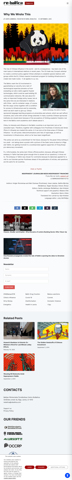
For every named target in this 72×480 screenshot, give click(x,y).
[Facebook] (17, 208)
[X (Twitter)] (25, 208)
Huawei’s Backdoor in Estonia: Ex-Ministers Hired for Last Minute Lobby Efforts (17, 344)
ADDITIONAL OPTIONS (58, 467)
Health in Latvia (31, 304)
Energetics (7, 304)
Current (50, 297)
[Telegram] (40, 208)
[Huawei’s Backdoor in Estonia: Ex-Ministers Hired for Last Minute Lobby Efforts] (19, 330)
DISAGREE (41, 467)
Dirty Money (8, 301)
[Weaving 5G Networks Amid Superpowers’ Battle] (19, 362)
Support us (7, 408)
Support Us (29, 3)
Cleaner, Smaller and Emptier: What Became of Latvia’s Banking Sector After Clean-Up (35, 232)
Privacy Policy (9, 411)
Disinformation (31, 301)
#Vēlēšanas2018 (9, 294)
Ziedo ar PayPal (36, 169)
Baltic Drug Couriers (33, 294)
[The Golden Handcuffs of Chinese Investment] (52, 330)
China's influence (10, 297)
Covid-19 (29, 297)
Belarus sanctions (53, 294)
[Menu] (67, 3)
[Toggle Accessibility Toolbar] (67, 475)
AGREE (30, 467)
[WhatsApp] (32, 208)
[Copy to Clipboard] (55, 208)
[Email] (47, 208)
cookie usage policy (10, 478)
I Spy (49, 304)
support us (64, 176)
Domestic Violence (54, 301)
